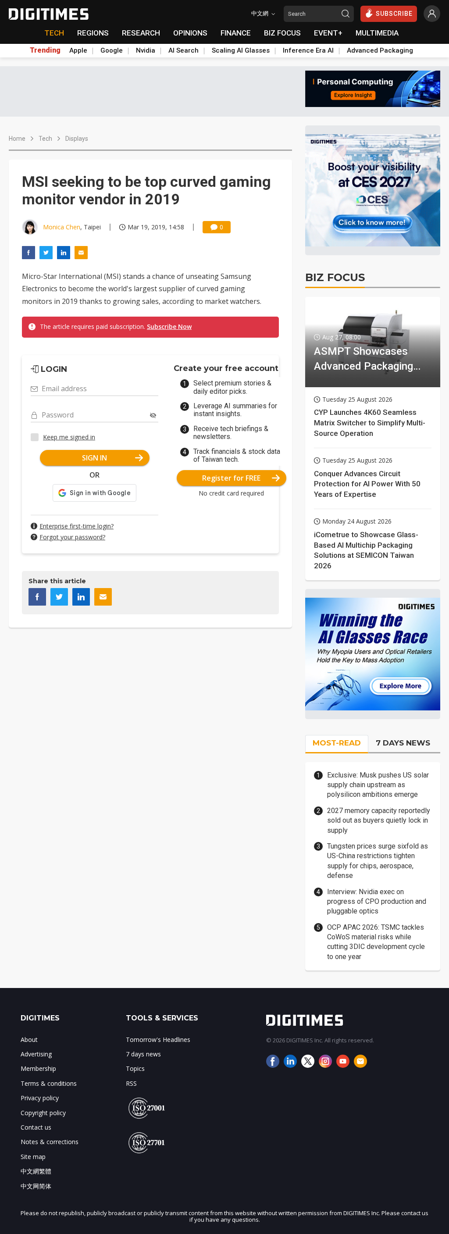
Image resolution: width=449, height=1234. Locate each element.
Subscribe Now (169, 326)
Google (111, 50)
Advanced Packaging (380, 50)
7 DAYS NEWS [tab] (403, 742)
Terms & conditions (49, 1083)
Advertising (36, 1054)
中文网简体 (36, 1186)
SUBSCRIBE (394, 13)
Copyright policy (43, 1113)
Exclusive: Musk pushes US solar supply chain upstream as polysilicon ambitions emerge (378, 785)
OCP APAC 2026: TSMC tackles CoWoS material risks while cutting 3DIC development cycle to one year (376, 942)
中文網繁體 (36, 1171)
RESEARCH (141, 33)
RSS (131, 1083)
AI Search (183, 50)
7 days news (143, 1054)
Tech (45, 138)
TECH (54, 33)
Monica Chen (61, 227)
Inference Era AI (308, 50)
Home (17, 138)
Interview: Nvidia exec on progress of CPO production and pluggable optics (376, 902)
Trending (45, 50)
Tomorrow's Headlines (158, 1039)
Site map (33, 1156)
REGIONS (93, 33)
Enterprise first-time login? (76, 526)
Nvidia (145, 50)
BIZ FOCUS (282, 33)
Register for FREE (231, 478)
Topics (135, 1068)
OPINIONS (190, 33)
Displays (76, 138)
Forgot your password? (72, 537)
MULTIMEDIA (377, 33)
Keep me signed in (69, 437)
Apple (78, 50)
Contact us (36, 1127)
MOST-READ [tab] (337, 742)
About (29, 1039)
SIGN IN (94, 458)
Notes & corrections (49, 1142)
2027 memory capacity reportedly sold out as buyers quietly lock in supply (378, 820)
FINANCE (236, 33)
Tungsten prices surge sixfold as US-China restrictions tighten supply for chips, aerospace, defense (377, 861)
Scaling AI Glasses (241, 50)
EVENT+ (328, 33)
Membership (38, 1068)
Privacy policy (40, 1098)
